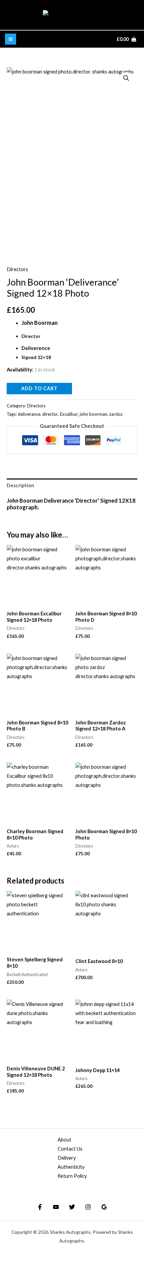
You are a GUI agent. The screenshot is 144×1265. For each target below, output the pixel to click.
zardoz (116, 414)
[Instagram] (88, 1207)
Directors (17, 269)
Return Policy (72, 1176)
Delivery (67, 1158)
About (64, 1140)
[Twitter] (72, 1207)
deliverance (29, 414)
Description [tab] (20, 485)
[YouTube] (56, 1207)
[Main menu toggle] (10, 39)
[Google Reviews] (104, 1207)
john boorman (93, 414)
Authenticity (71, 1167)
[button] (126, 78)
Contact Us (70, 1149)
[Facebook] (40, 1207)
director (50, 414)
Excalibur (69, 414)
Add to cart (39, 388)
